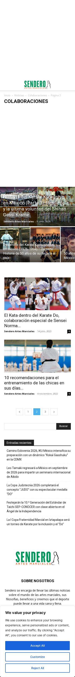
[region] (37, 641)
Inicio (7, 95)
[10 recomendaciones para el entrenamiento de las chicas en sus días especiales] (37, 356)
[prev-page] (19, 411)
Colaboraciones (37, 95)
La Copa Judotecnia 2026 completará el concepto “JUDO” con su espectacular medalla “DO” (37, 490)
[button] (7, 84)
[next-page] (54, 411)
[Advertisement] (37, 39)
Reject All (37, 668)
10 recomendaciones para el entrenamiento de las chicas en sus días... (34, 383)
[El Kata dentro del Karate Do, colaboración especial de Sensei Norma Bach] (37, 293)
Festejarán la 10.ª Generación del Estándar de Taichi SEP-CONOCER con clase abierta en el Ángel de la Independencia (36, 507)
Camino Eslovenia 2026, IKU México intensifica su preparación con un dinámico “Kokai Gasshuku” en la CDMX (39, 455)
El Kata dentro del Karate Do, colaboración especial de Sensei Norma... (35, 320)
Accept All (37, 645)
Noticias (19, 95)
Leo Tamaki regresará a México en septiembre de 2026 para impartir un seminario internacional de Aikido (38, 472)
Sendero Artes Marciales (19, 221)
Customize (37, 656)
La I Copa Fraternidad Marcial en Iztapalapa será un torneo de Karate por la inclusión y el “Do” (38, 522)
